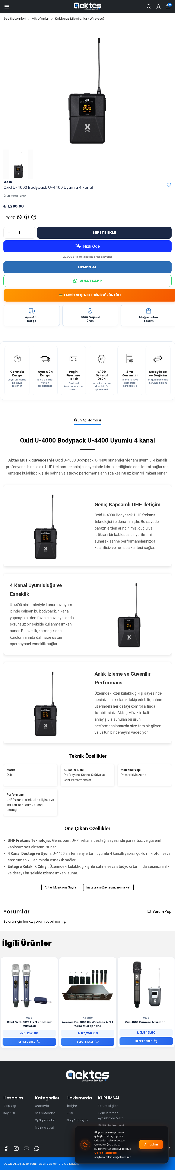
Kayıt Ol (9, 1113)
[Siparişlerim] (158, 6)
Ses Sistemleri (14, 18)
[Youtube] (26, 1148)
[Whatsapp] (36, 1148)
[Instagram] (16, 1148)
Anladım (151, 1144)
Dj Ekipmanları (45, 1120)
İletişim (72, 1106)
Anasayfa (42, 1106)
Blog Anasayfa (77, 1120)
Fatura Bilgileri (108, 1106)
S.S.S (70, 1113)
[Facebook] (6, 1148)
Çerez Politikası (105, 1153)
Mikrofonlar (40, 18)
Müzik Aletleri (44, 1127)
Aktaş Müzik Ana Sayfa (60, 887)
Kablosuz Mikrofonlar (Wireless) (79, 18)
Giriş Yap (9, 1106)
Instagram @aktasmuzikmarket (108, 887)
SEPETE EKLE (104, 232)
